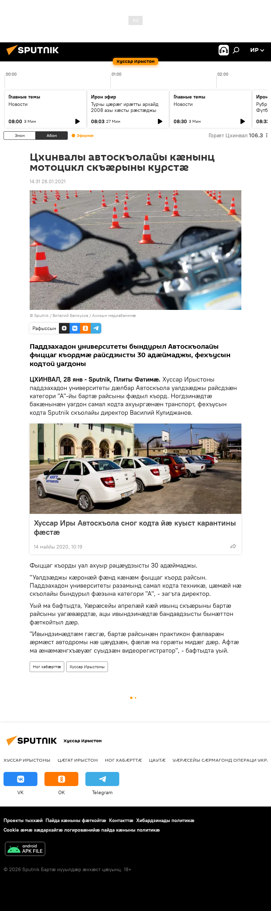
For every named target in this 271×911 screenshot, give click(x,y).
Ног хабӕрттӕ (47, 666)
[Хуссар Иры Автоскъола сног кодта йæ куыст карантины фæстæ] (135, 469)
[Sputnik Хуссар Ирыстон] (35, 56)
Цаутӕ (157, 760)
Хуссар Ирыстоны (87, 666)
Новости (18, 104)
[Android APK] (25, 850)
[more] (233, 546)
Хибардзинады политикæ (165, 820)
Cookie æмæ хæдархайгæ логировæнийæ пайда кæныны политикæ (82, 830)
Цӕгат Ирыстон (78, 760)
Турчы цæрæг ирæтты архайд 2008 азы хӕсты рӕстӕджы (124, 107)
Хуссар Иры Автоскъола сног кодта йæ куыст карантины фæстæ (135, 527)
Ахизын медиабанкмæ (114, 315)
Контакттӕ (121, 820)
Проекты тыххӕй (23, 820)
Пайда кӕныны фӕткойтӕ (76, 820)
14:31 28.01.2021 (48, 181)
